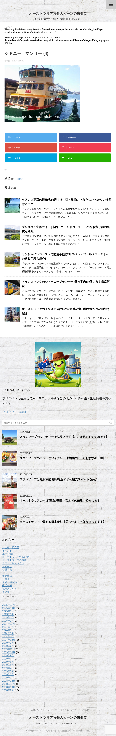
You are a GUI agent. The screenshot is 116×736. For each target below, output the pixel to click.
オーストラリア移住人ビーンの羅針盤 (58, 13)
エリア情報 (8, 554)
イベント (7, 550)
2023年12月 (8, 639)
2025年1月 (8, 620)
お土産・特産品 (10, 547)
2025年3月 (8, 614)
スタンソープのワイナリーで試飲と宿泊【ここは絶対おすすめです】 (64, 436)
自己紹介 (86, 710)
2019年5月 (8, 665)
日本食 (6, 579)
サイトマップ (51, 710)
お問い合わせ (36, 710)
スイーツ (7, 566)
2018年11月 (8, 684)
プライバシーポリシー (69, 710)
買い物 (6, 592)
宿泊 (4, 573)
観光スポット (9, 588)
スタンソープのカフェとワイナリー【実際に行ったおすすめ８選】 (63, 458)
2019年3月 (8, 671)
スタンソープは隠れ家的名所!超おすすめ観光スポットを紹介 (59, 479)
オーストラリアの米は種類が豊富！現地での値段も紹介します (60, 500)
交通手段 (7, 569)
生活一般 (7, 585)
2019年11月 (8, 649)
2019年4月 (8, 668)
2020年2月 (8, 646)
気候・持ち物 (9, 582)
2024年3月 (8, 630)
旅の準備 (7, 576)
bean (20, 178)
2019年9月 (8, 655)
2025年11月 (8, 605)
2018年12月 (8, 681)
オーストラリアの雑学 (14, 560)
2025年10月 (8, 608)
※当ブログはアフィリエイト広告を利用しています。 (58, 723)
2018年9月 (8, 690)
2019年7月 (8, 658)
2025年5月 (8, 611)
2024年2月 (8, 633)
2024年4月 (8, 627)
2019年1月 (8, 677)
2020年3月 (8, 643)
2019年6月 (8, 662)
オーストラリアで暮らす (15, 557)
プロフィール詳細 (14, 412)
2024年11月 (8, 624)
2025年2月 (8, 617)
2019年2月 (8, 674)
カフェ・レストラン (13, 563)
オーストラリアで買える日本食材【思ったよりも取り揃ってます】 (63, 521)
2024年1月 (8, 636)
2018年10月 (8, 687)
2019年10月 (8, 652)
